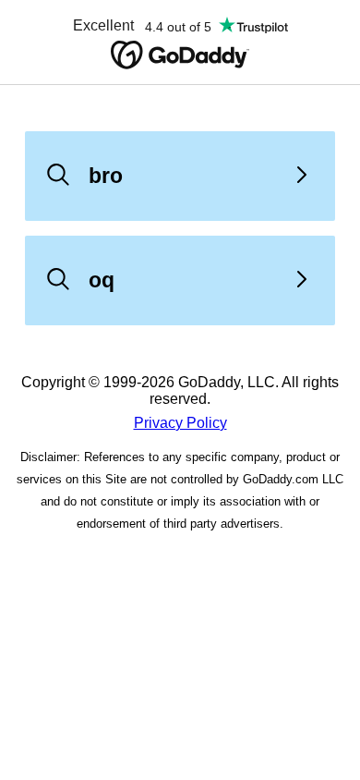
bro (106, 176)
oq (101, 280)
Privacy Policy (180, 423)
